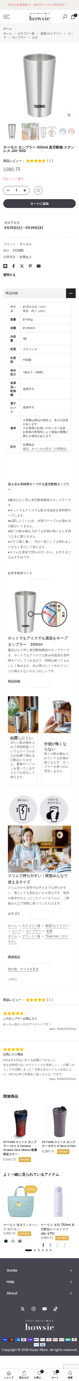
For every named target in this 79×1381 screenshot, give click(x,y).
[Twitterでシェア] (22, 266)
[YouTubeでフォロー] (44, 1308)
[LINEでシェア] (5, 266)
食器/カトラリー (51, 33)
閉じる (74, 4)
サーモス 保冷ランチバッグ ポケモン (20, 1227)
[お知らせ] (37, 4)
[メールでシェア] (39, 266)
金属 (49, 931)
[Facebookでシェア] (14, 266)
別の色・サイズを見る (23, 969)
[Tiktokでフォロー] (55, 1308)
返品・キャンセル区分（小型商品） (45, 449)
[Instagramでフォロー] (33, 1308)
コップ (16, 931)
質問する (9, 275)
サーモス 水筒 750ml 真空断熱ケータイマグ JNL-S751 (58, 1229)
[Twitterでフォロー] (22, 1308)
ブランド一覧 (31, 936)
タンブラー (19, 37)
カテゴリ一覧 (26, 33)
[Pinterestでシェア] (30, 266)
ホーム (7, 28)
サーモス (26, 244)
